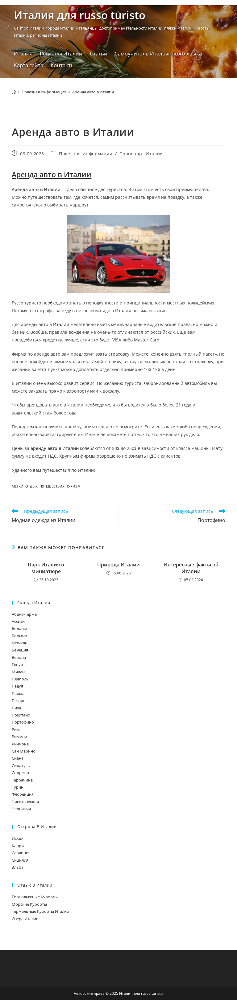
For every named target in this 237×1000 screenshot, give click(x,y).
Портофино (23, 722)
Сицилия (20, 860)
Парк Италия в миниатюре (46, 568)
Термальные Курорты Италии (40, 911)
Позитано (21, 715)
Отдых (31, 486)
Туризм (73, 486)
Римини (19, 736)
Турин (17, 787)
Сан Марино (23, 751)
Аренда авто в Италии (93, 92)
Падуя (17, 686)
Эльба (17, 867)
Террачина (22, 780)
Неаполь (20, 679)
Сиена (17, 758)
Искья (17, 838)
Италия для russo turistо (79, 15)
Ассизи (18, 621)
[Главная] (14, 92)
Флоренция (23, 794)
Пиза (16, 708)
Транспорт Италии (141, 154)
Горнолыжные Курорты (35, 897)
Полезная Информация (85, 154)
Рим (16, 729)
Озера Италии (25, 918)
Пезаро (19, 700)
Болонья (20, 628)
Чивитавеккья (25, 801)
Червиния (21, 808)
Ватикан (19, 643)
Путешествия (52, 486)
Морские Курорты (29, 904)
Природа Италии (118, 564)
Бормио (19, 636)
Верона (19, 657)
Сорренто (21, 772)
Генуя (17, 664)
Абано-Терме (24, 614)
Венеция (20, 650)
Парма (18, 693)
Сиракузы (21, 765)
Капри (18, 845)
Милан (18, 672)
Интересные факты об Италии (191, 568)
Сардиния (21, 852)
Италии (61, 324)
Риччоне (20, 744)
